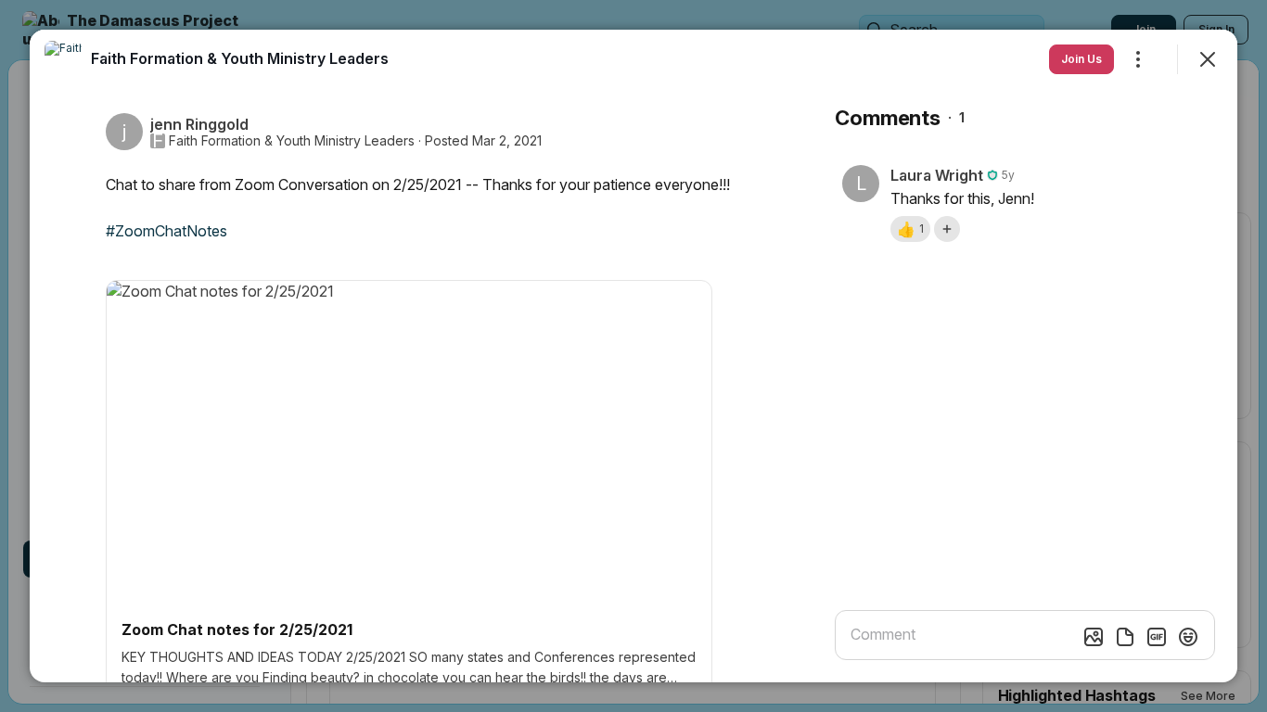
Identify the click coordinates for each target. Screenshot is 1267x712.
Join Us (1081, 59)
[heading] (240, 58)
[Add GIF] (1156, 637)
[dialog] (633, 356)
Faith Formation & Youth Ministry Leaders (292, 141)
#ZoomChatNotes (166, 231)
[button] (910, 229)
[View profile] (63, 59)
